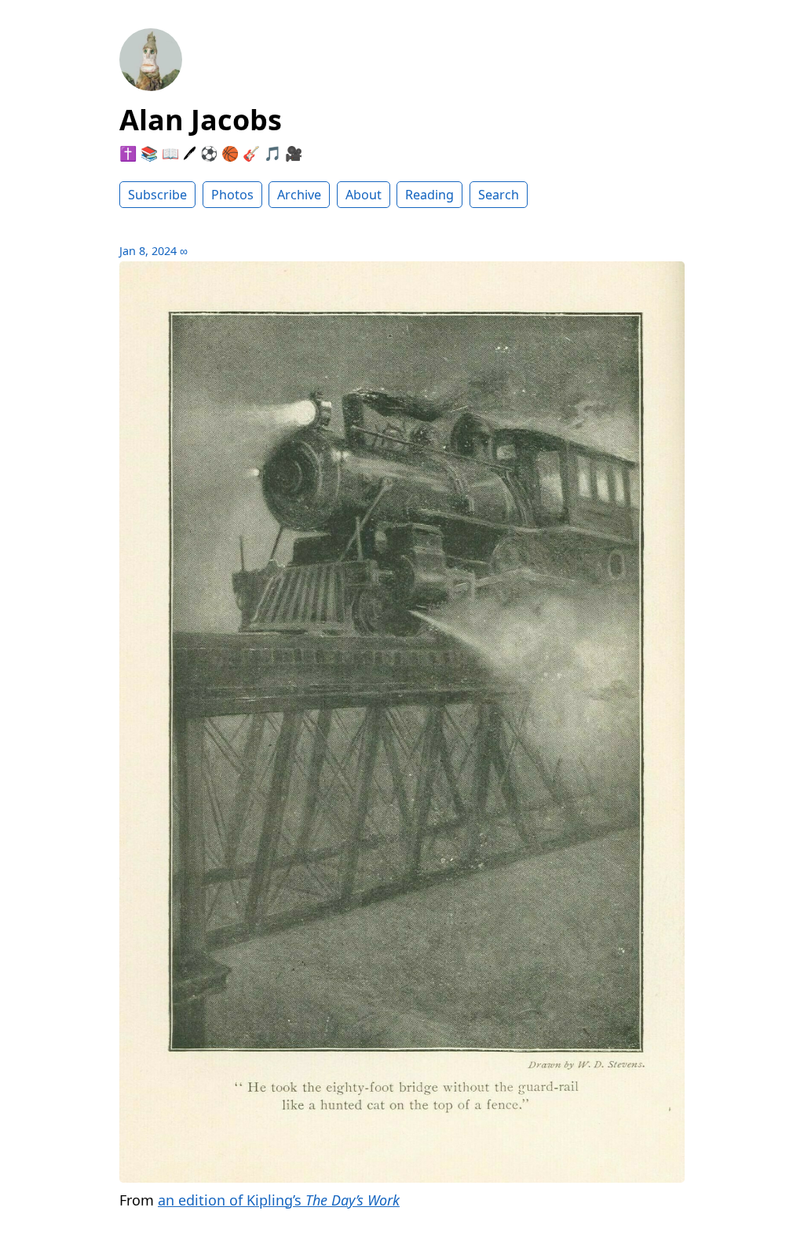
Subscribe (157, 194)
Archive (299, 194)
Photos (232, 194)
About (363, 194)
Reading (429, 194)
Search (498, 194)
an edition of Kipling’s (279, 1200)
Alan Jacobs (200, 119)
